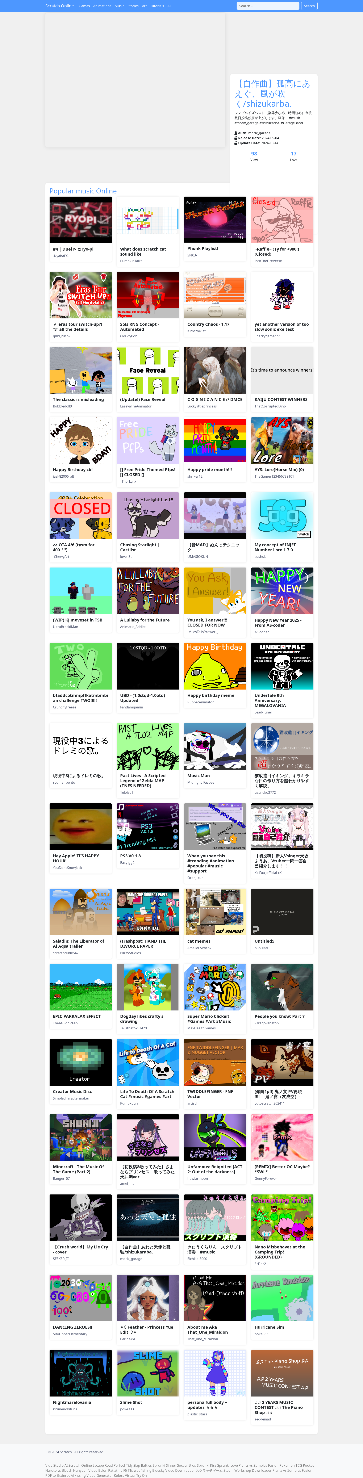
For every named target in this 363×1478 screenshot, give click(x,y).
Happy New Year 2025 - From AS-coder (278, 622)
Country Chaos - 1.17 (208, 324)
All (169, 6)
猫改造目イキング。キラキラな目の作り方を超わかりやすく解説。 (282, 780)
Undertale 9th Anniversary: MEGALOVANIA (270, 700)
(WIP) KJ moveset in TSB (77, 620)
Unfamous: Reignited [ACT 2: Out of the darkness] (214, 1169)
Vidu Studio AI (56, 1465)
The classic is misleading (78, 399)
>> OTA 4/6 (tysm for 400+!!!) (74, 547)
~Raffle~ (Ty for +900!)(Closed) (277, 251)
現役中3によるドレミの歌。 (79, 775)
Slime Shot (131, 1402)
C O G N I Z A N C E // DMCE (214, 399)
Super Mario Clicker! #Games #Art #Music (209, 1018)
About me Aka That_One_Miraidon (207, 1329)
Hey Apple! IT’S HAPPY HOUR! (76, 858)
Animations (102, 6)
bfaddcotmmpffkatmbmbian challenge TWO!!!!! (80, 697)
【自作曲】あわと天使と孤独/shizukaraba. (145, 1249)
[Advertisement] (121, 161)
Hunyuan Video (85, 1470)
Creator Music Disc (72, 1091)
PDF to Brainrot (57, 1475)
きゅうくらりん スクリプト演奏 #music (214, 1249)
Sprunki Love (227, 1465)
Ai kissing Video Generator (92, 1475)
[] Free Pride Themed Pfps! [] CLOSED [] (147, 472)
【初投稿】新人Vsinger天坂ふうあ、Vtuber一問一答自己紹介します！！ (281, 861)
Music (119, 6)
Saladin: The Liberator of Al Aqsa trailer (78, 943)
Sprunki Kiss (206, 1465)
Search (309, 6)
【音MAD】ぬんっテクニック (213, 547)
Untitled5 (264, 941)
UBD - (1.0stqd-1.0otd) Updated (142, 697)
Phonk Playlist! (202, 248)
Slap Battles (142, 1465)
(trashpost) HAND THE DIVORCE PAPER (143, 943)
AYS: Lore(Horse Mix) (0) (279, 469)
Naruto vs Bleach (58, 1470)
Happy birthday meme (210, 695)
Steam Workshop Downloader (248, 1470)
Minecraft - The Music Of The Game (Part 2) (78, 1169)
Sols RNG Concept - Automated (139, 326)
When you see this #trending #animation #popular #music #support (210, 863)
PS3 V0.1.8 (130, 856)
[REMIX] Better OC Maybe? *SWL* (282, 1169)
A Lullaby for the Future (145, 620)
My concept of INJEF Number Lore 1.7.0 (275, 547)
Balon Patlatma (110, 1470)
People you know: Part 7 (280, 1016)
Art (144, 6)
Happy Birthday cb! (73, 469)
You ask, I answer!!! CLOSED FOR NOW (207, 622)
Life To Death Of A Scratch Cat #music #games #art (147, 1094)
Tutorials (157, 6)
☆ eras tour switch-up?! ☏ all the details (77, 326)
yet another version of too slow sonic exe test (282, 326)
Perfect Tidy (123, 1465)
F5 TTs (128, 1470)
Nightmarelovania (72, 1402)
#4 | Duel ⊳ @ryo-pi (73, 249)
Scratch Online (59, 6)
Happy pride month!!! (209, 469)
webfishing (142, 1470)
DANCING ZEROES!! (72, 1327)
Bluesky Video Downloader (173, 1470)
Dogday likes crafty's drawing (141, 1018)
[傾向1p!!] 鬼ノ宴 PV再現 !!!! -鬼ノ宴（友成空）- (278, 1094)
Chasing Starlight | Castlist (140, 547)
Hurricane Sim (269, 1327)
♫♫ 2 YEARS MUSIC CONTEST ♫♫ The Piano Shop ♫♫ (279, 1407)
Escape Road (103, 1465)
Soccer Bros (186, 1465)
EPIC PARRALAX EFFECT (77, 1016)
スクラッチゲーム (209, 1470)
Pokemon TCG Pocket (296, 1465)
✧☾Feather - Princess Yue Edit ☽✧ (146, 1329)
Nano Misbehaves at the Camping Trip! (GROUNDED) (280, 1252)
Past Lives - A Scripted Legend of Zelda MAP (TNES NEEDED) (143, 780)
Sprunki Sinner (164, 1465)
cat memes (198, 941)
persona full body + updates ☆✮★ (207, 1404)
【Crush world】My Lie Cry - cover (80, 1249)
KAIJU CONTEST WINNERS (281, 399)
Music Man (198, 775)
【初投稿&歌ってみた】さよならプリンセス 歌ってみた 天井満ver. (149, 1172)
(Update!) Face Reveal (142, 399)
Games (84, 6)
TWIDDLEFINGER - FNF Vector (210, 1094)
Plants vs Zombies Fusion (259, 1465)
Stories (133, 6)
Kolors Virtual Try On (130, 1475)
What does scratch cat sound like (143, 251)
